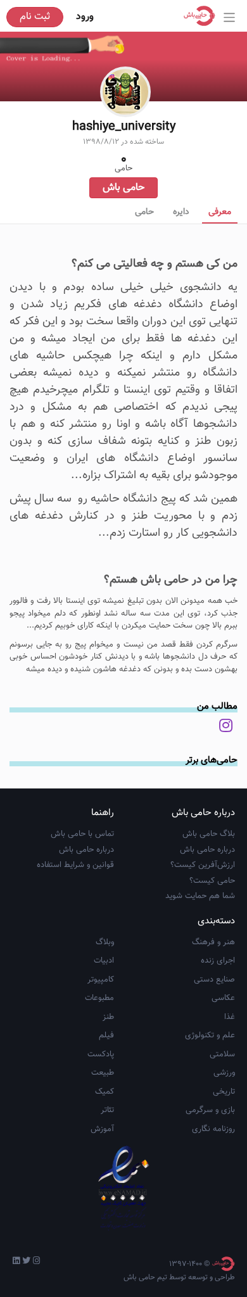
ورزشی (224, 1072)
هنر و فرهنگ (213, 942)
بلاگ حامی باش (208, 834)
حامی (144, 212)
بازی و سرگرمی (210, 1110)
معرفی (219, 212)
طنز (108, 1017)
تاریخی (224, 1091)
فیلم (106, 1035)
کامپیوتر (100, 979)
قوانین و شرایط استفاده (75, 865)
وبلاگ (105, 942)
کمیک (104, 1091)
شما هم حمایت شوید (200, 896)
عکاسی (223, 998)
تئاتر (107, 1110)
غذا (229, 1017)
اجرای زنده (218, 960)
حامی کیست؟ (212, 881)
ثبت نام (35, 17)
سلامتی (222, 1054)
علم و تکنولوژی (210, 1035)
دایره (181, 212)
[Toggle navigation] (229, 17)
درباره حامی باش (207, 850)
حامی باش (123, 188)
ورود (85, 17)
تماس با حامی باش (82, 834)
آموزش (102, 1129)
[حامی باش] (203, 16)
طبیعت (102, 1072)
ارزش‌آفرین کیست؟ (202, 865)
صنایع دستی (214, 979)
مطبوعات (99, 998)
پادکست (100, 1054)
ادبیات (104, 960)
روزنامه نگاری (213, 1129)
